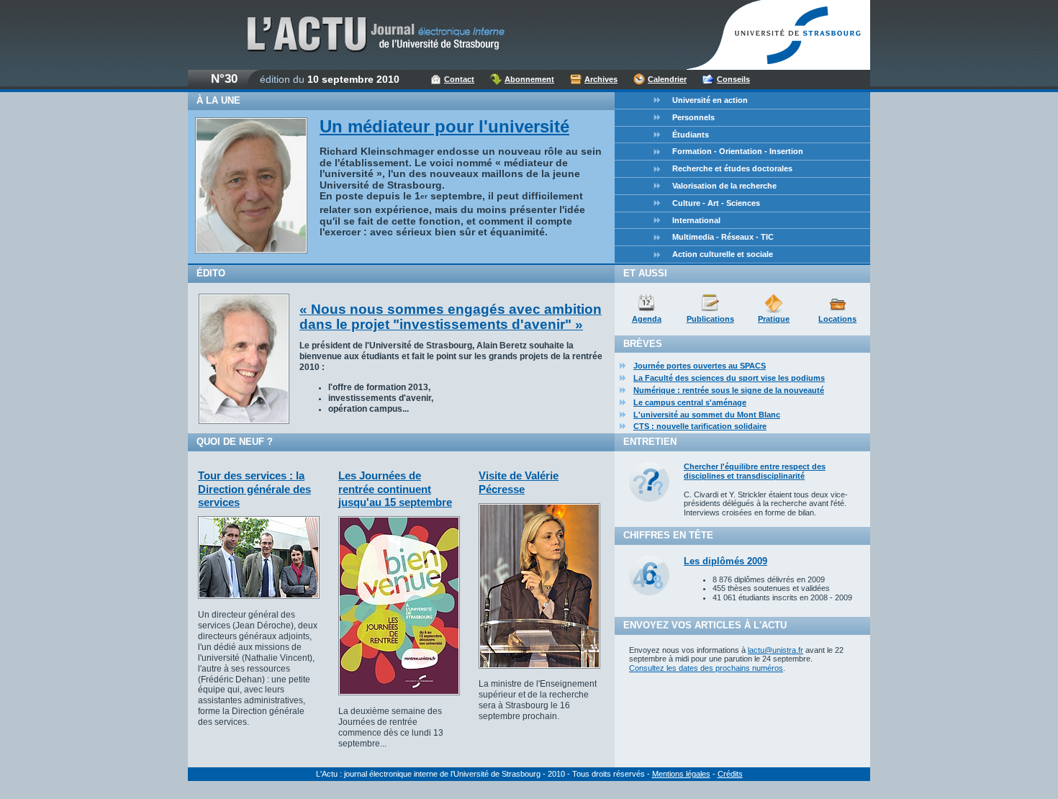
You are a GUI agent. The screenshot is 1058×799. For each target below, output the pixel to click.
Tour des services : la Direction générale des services (254, 488)
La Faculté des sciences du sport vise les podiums (729, 378)
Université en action (710, 100)
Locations (837, 319)
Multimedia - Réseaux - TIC (723, 237)
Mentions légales (681, 773)
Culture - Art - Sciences (716, 203)
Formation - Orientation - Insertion (737, 151)
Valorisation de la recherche (724, 185)
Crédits (730, 773)
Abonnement (529, 79)
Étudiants (690, 134)
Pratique (774, 319)
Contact (459, 79)
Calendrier (667, 79)
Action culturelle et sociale (722, 254)
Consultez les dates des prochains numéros (706, 668)
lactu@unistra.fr (775, 650)
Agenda (646, 319)
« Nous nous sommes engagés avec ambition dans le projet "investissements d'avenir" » (450, 317)
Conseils (733, 79)
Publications (710, 319)
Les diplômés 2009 (725, 561)
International (696, 220)
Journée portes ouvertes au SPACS (699, 365)
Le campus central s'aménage (689, 402)
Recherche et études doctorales (732, 168)
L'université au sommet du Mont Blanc (706, 414)
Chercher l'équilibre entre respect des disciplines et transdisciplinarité (755, 471)
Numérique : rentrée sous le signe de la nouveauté (728, 390)
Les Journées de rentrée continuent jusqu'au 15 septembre (395, 488)
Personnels (693, 117)
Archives (601, 79)
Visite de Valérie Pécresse (519, 482)
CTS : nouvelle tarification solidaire (700, 426)
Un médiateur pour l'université (444, 126)
